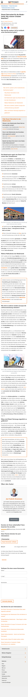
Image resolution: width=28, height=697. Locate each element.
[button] (2, 28)
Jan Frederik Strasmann (7, 21)
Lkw (20, 233)
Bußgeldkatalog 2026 (16, 2)
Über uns (4, 667)
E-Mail (3, 576)
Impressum (4, 680)
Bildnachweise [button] (14, 519)
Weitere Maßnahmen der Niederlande (13, 102)
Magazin (3, 665)
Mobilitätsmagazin (14, 2)
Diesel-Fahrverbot (13, 5)
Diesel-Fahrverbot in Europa (8, 7)
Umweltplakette (12, 136)
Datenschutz (4, 678)
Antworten (4, 559)
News (3, 663)
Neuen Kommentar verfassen (9, 541)
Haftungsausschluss (6, 676)
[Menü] (2, 3)
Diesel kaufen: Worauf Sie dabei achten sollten (12, 639)
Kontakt (3, 674)
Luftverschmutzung (6, 75)
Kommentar (4, 582)
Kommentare (14, 27)
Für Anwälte (4, 672)
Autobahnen (4, 267)
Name (3, 570)
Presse (3, 670)
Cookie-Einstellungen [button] (6, 682)
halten (16, 475)
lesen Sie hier (14, 148)
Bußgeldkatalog (4, 5)
